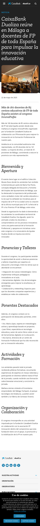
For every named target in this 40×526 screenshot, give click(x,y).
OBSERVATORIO (8, 486)
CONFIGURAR (20, 516)
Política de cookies (20, 511)
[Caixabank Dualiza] (19, 3)
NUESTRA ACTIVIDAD (10, 475)
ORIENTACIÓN (7, 481)
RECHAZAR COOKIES (11, 521)
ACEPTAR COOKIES (28, 521)
